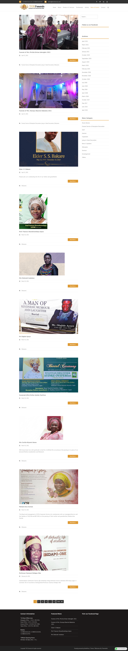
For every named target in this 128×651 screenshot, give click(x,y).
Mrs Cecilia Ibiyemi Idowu (28, 442)
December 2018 (86, 72)
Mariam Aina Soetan (26, 507)
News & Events (95, 7)
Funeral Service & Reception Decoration (31, 65)
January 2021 (85, 51)
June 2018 (85, 86)
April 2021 (85, 41)
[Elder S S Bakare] (48, 149)
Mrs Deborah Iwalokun (26, 278)
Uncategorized (86, 154)
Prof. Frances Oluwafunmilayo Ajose (31, 232)
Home (54, 7)
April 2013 (85, 110)
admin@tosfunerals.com (54, 2)
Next (58, 601)
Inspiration (85, 137)
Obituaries (56, 65)
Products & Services (68, 7)
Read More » (73, 60)
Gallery (87, 7)
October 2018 (86, 79)
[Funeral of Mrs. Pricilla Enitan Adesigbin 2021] (48, 32)
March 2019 (85, 65)
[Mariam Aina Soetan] (48, 486)
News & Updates (87, 143)
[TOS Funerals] (32, 7)
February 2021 (86, 48)
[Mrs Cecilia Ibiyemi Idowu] (41, 428)
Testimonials (79, 7)
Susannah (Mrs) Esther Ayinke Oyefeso (32, 395)
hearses (84, 133)
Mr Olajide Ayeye (25, 336)
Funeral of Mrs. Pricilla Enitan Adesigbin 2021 (34, 52)
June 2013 (85, 107)
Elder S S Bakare (24, 169)
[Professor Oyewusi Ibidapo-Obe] (43, 553)
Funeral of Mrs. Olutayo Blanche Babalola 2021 (35, 111)
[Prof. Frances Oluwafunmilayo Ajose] (33, 211)
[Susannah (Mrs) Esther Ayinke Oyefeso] (48, 375)
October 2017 (86, 100)
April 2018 (85, 93)
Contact (103, 7)
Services (84, 150)
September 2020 (86, 58)
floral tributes (86, 123)
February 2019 (86, 69)
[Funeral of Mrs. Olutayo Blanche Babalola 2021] (48, 90)
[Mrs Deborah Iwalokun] (42, 264)
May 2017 (84, 103)
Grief (83, 130)
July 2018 (84, 82)
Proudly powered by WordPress (81, 648)
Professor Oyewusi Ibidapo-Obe (30, 573)
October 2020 (86, 55)
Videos (84, 157)
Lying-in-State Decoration (47, 65)
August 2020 (85, 62)
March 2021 (85, 45)
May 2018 (84, 89)
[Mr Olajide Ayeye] (48, 316)
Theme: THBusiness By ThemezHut (99, 648)
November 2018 (86, 76)
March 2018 (85, 96)
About (59, 7)
